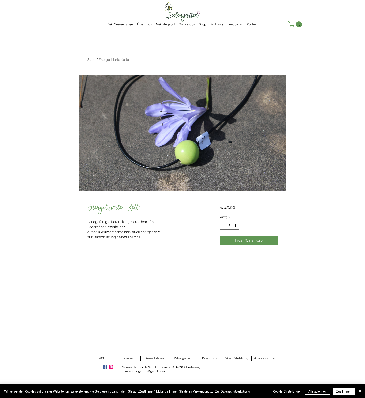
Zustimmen (343, 391)
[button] (295, 24)
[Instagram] (111, 367)
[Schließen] (359, 391)
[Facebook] (105, 367)
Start (91, 60)
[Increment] (236, 225)
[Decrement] (223, 225)
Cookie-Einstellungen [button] (287, 391)
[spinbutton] (229, 225)
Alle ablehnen (317, 391)
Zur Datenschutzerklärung (232, 391)
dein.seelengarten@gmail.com (143, 371)
